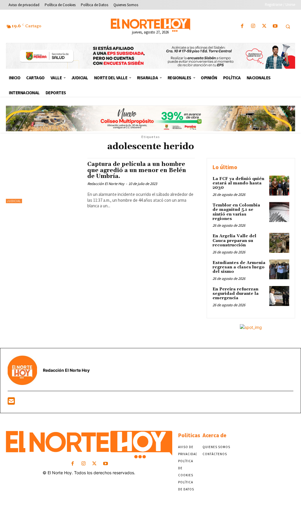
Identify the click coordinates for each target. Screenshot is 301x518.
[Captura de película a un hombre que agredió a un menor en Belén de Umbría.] (43, 180)
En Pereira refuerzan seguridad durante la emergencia (236, 294)
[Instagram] (253, 26)
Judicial (14, 201)
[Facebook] (242, 26)
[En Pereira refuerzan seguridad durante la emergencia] (279, 296)
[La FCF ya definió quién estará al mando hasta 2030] (279, 186)
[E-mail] (11, 402)
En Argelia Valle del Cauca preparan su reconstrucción (234, 240)
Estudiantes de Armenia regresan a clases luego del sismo (239, 267)
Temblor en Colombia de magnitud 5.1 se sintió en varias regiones (236, 212)
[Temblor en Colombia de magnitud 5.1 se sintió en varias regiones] (279, 212)
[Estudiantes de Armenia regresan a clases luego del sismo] (279, 270)
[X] (264, 26)
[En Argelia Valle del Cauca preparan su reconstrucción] (279, 243)
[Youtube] (275, 26)
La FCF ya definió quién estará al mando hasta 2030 (238, 183)
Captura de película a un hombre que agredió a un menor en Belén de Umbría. (136, 170)
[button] (287, 26)
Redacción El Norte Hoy (105, 183)
